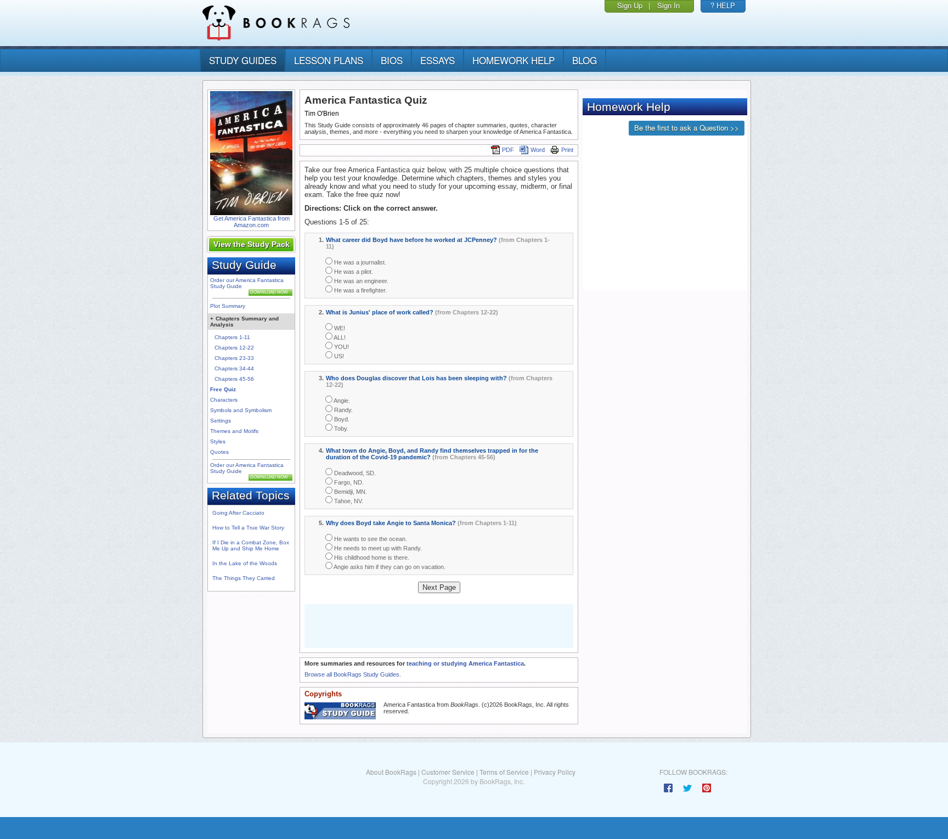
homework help (513, 60)
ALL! (339, 337)
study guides (242, 60)
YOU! (340, 347)
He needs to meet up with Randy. (377, 548)
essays (437, 60)
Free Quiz (223, 389)
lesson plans (328, 60)
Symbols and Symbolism (241, 410)
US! (338, 356)
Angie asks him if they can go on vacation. (388, 567)
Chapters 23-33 (234, 358)
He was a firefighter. (359, 290)
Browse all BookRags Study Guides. (352, 674)
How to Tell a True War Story (248, 528)
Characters (224, 400)
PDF (508, 150)
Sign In (668, 5)
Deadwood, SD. (354, 473)
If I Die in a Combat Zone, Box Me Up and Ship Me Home (250, 545)
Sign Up (629, 5)
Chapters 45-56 (234, 379)
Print (567, 150)
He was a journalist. (359, 262)
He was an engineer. (360, 281)
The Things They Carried (243, 578)
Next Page (439, 587)
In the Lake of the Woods (244, 563)
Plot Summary (227, 306)
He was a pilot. (352, 271)
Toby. (340, 428)
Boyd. (340, 419)
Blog (584, 60)
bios (392, 60)
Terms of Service (504, 771)
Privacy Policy (554, 771)
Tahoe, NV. (347, 501)
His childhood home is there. (370, 557)
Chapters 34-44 (234, 368)
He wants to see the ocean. (369, 539)
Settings (220, 421)
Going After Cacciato (238, 513)
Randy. (342, 410)
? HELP (722, 5)
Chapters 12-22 (234, 348)
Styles (217, 441)
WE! (338, 328)
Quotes (219, 452)
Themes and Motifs (234, 431)
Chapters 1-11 (232, 337)
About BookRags (391, 771)
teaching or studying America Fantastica (465, 663)
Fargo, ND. (348, 482)
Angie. (341, 400)
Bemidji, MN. (349, 491)
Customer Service (448, 771)
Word (538, 150)
